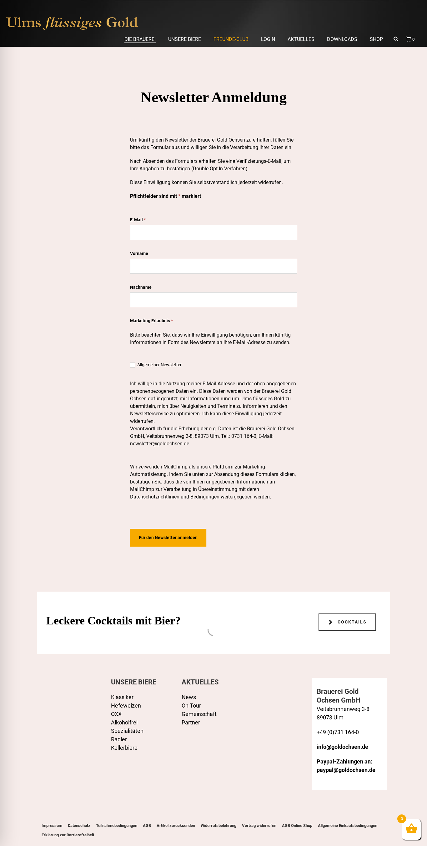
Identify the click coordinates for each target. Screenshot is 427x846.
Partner (191, 722)
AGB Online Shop (297, 825)
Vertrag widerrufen (259, 825)
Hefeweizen (126, 705)
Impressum (52, 825)
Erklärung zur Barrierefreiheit (68, 835)
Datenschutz (79, 825)
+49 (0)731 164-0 (338, 732)
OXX (116, 714)
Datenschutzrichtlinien (154, 497)
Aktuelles (301, 39)
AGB (147, 825)
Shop (376, 39)
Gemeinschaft (199, 714)
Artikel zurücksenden (176, 825)
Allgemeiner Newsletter (159, 364)
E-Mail (138, 219)
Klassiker (122, 697)
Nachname (141, 287)
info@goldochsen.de (342, 746)
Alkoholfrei (124, 722)
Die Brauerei (140, 39)
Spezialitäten (127, 731)
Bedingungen (204, 497)
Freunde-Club (231, 39)
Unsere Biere (184, 39)
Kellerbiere (124, 747)
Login (268, 39)
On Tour (191, 705)
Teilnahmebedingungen (116, 825)
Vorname (139, 253)
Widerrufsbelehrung (218, 825)
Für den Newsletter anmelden (168, 537)
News (189, 697)
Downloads (342, 39)
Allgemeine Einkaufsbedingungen (347, 825)
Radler (119, 739)
